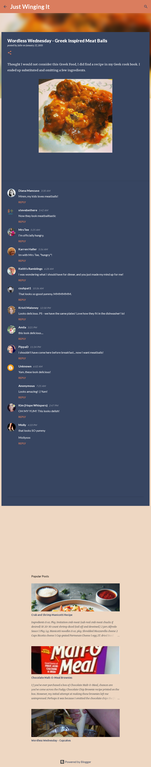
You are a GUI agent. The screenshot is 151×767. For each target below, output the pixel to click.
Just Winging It (30, 6)
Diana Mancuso (28, 190)
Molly (22, 424)
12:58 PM (45, 307)
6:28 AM (48, 268)
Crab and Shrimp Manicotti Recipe (51, 614)
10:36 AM (38, 288)
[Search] (55, 6)
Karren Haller (27, 249)
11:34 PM (35, 346)
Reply (22, 202)
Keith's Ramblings (30, 268)
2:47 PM (53, 405)
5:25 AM (35, 229)
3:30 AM (45, 190)
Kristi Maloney (28, 307)
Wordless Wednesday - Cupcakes (51, 740)
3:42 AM (43, 210)
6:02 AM (37, 366)
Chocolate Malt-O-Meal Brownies (51, 677)
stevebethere (27, 210)
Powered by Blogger (77, 762)
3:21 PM (32, 327)
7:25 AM (41, 386)
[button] (9, 52)
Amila (22, 327)
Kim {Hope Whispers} (33, 405)
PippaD (23, 346)
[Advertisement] (75, 537)
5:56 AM (43, 249)
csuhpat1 (24, 288)
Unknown (24, 366)
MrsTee (23, 229)
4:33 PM (32, 425)
